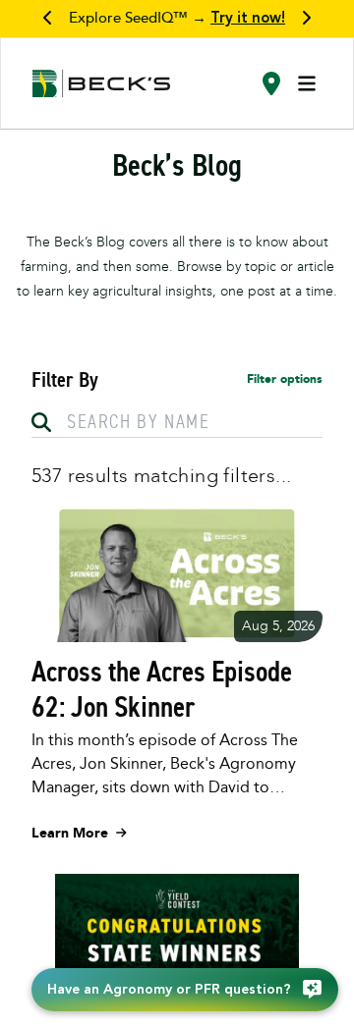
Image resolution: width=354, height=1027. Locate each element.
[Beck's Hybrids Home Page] (101, 84)
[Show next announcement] (306, 18)
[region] (177, 18)
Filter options (285, 379)
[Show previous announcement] (48, 18)
